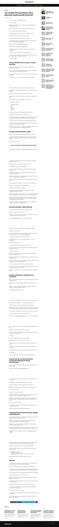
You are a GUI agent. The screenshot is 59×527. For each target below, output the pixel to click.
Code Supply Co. (52, 523)
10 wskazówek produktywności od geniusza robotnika (49, 65)
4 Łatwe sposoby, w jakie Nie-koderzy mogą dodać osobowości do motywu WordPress (50, 70)
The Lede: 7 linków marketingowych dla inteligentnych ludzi (21, 511)
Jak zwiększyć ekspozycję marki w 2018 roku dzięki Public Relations (35, 511)
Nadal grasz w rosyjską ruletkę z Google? (49, 39)
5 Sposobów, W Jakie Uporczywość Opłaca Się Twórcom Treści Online (50, 59)
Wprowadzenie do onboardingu (49, 18)
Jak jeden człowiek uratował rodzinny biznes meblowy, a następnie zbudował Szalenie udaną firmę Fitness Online (50, 86)
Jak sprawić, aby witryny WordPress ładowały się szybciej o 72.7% (50, 81)
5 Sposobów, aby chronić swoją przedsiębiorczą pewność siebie (50, 49)
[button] (4, 5)
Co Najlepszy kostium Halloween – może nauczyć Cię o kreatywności (49, 54)
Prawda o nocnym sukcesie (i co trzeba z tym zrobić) (49, 44)
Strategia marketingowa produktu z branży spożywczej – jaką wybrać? (50, 33)
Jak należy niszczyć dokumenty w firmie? (49, 23)
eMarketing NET (29, 2)
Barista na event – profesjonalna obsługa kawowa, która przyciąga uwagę (50, 12)
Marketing (6, 10)
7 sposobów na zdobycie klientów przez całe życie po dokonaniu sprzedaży (48, 511)
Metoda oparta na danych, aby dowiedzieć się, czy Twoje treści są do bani (9, 511)
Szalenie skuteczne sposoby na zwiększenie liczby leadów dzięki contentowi (50, 28)
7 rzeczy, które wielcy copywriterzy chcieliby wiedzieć (49, 75)
